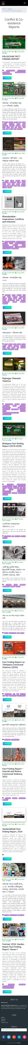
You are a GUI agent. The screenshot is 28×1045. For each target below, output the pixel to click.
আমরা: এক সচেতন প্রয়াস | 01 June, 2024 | (14, 824)
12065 (6, 100)
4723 (5, 825)
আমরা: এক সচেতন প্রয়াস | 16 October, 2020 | (12, 563)
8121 (9, 520)
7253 (5, 53)
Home (4, 9)
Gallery (3, 1017)
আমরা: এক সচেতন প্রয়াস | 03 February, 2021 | (13, 611)
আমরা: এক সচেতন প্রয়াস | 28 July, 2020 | (14, 373)
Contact (3, 1020)
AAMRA (19, 1043)
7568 (9, 612)
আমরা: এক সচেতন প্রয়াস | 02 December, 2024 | (13, 940)
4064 (9, 880)
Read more (7, 77)
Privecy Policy (4, 1022)
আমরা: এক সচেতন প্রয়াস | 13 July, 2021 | (14, 657)
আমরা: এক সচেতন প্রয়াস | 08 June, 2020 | (14, 153)
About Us (3, 1019)
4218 (9, 564)
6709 (5, 329)
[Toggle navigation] (25, 2)
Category (10, 9)
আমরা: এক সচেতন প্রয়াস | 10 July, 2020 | (14, 51)
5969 (9, 941)
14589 (9, 440)
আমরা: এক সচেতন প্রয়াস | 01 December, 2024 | (13, 880)
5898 (5, 659)
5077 (5, 765)
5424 (5, 155)
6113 (5, 375)
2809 (5, 721)
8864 (5, 274)
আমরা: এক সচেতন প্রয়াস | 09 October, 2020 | (12, 519)
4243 (5, 213)
